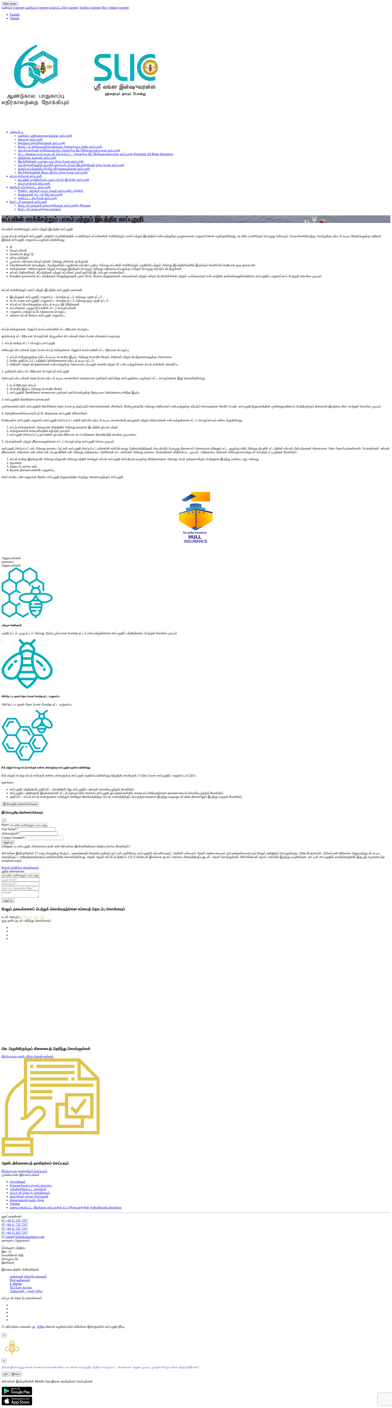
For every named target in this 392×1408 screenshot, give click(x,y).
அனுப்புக (8, 842)
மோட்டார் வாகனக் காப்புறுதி (28, 202)
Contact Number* (13, 837)
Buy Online (115, 7)
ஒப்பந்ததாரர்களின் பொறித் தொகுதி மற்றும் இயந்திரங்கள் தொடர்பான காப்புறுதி (71, 165)
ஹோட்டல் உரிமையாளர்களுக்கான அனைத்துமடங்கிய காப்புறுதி (60, 146)
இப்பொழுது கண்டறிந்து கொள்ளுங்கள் (27, 1056)
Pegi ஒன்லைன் (20, 1280)
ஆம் (5, 1374)
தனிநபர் (13, 7)
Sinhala (14, 18)
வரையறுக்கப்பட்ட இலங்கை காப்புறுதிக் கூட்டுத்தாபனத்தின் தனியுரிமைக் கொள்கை (66, 1207)
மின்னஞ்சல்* (10, 833)
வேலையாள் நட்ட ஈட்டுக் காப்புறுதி (40, 194)
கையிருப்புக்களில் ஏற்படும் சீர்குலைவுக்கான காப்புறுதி (54, 168)
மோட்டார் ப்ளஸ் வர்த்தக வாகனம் (39, 209)
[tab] (196, 558)
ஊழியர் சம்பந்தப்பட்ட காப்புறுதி (30, 187)
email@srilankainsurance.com (24, 1237)
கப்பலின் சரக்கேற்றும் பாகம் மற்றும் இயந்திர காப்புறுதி (53, 179)
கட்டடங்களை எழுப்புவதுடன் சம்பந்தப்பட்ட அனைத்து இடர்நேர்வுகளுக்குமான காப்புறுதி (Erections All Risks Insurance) (95, 154)
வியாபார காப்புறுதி (30, 139)
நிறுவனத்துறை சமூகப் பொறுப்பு (31, 1185)
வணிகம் (36, 7)
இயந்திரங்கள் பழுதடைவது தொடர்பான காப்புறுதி (51, 161)
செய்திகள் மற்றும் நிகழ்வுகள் (29, 1196)
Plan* (5, 825)
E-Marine (16, 1284)
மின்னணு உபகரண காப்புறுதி (37, 157)
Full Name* (9, 829)
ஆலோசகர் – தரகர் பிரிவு (26, 1291)
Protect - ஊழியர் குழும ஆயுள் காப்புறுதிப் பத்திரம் (50, 191)
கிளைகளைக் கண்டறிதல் (27, 1200)
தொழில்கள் (18, 1181)
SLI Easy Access (21, 1287)
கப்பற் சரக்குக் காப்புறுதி (26, 176)
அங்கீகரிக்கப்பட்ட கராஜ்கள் (28, 1189)
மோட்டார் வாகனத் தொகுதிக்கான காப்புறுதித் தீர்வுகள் (54, 205)
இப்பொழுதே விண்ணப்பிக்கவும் (20, 804)
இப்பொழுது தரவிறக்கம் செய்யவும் (24, 1171)
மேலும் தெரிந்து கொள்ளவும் (20, 867)
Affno (41, 1326)
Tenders (90, 7)
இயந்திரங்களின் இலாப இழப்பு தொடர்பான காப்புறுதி (53, 172)
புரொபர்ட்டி (16, 132)
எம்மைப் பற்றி (63, 7)
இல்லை (16, 1374)
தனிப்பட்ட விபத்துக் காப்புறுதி (37, 198)
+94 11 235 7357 (34, 917)
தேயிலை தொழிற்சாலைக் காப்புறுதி (41, 143)
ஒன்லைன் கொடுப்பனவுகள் (28, 1276)
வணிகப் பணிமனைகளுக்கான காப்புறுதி (45, 135)
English (15, 14)
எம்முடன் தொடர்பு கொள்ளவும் (30, 1192)
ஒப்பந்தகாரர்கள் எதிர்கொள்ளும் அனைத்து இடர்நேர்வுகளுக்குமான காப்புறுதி (69, 150)
